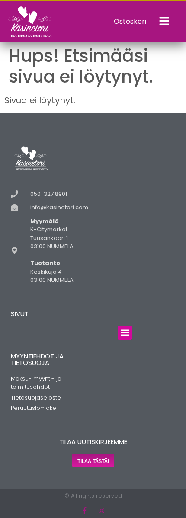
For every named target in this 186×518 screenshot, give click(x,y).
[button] (125, 333)
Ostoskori (130, 21)
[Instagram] (101, 510)
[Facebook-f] (84, 510)
